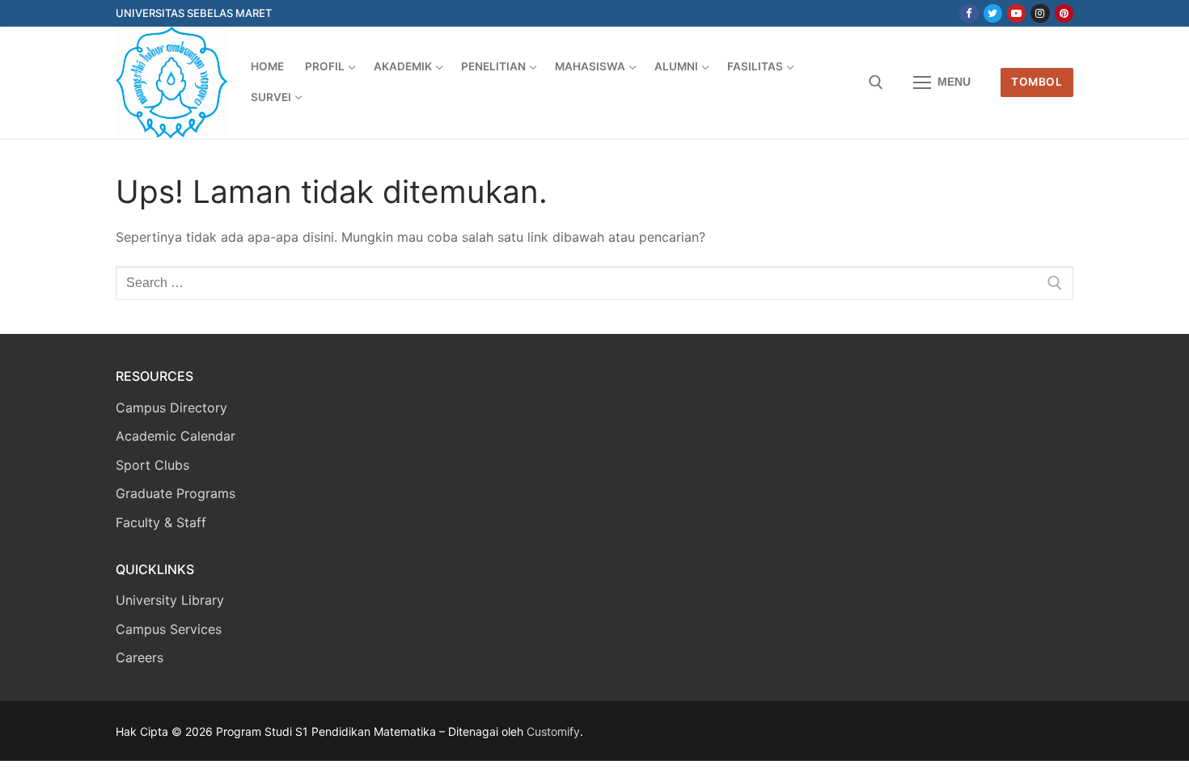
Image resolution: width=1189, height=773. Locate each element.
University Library (170, 600)
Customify (553, 731)
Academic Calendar (175, 436)
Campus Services (169, 629)
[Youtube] (1016, 13)
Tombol (1036, 81)
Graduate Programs (175, 493)
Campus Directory (171, 407)
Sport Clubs (152, 465)
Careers (139, 657)
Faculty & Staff (161, 522)
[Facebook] (968, 13)
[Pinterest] (1064, 13)
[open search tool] (876, 82)
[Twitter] (993, 13)
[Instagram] (1039, 13)
